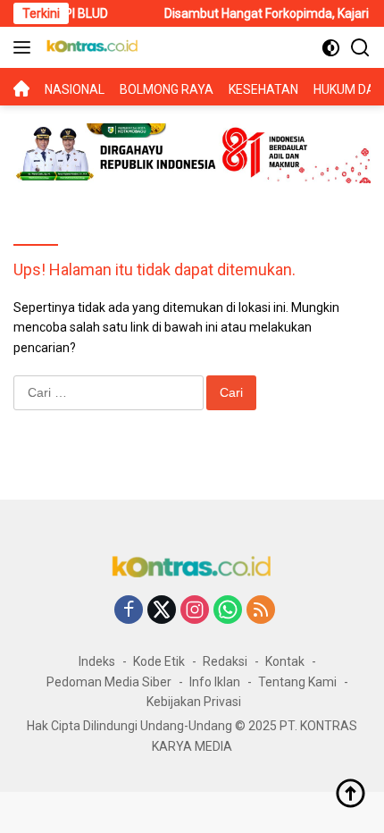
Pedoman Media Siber (108, 682)
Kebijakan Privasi (193, 701)
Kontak (285, 661)
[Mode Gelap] (331, 48)
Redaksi (225, 661)
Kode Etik (159, 661)
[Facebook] (128, 611)
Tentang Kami (297, 682)
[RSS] (260, 611)
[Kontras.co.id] (90, 47)
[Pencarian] (360, 48)
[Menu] (25, 47)
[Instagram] (194, 611)
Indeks (97, 661)
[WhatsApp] (227, 611)
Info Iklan (214, 682)
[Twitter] (161, 611)
